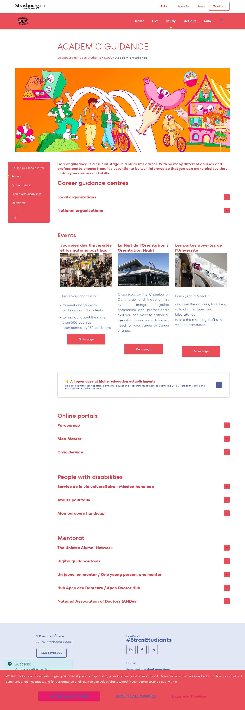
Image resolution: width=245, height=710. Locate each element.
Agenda (183, 6)
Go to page (86, 339)
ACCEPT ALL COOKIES (69, 696)
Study (171, 21)
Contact (219, 6)
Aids (207, 21)
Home (139, 21)
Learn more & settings (189, 696)
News (201, 6)
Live (155, 21)
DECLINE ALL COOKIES (136, 696)
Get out (190, 21)
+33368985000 (51, 653)
